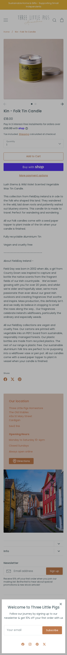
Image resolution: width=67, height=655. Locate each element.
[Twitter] (44, 644)
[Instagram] (30, 644)
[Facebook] (22, 644)
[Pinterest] (37, 644)
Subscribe (52, 630)
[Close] (61, 604)
